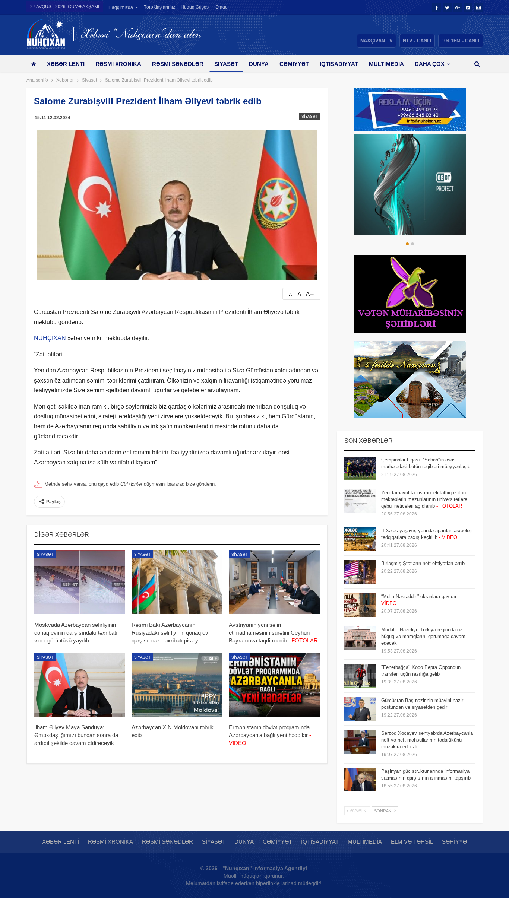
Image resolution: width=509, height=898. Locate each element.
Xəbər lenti (66, 64)
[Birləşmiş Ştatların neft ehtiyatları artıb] (360, 572)
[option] (410, 184)
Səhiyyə (454, 841)
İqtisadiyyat (339, 64)
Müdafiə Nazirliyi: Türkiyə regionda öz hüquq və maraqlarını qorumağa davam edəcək (423, 636)
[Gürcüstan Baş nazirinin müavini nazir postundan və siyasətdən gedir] (360, 709)
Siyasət (226, 64)
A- (291, 295)
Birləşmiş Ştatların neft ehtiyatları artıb (423, 563)
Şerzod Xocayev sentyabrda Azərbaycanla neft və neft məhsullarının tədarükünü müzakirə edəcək (427, 739)
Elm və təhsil (412, 841)
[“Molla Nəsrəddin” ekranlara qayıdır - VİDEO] (360, 605)
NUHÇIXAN (50, 338)
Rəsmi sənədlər (177, 64)
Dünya (259, 64)
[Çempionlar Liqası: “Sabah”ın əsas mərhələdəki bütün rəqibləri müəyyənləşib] (360, 468)
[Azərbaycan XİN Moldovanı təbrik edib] (177, 685)
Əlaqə (221, 7)
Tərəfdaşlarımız (159, 7)
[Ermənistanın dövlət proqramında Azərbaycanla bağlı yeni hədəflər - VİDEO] (274, 685)
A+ (310, 294)
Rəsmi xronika (118, 64)
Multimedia (386, 64)
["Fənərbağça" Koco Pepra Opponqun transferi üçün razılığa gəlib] (360, 676)
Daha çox (430, 64)
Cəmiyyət (294, 64)
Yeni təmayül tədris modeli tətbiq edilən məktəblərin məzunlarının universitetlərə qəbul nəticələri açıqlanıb (424, 499)
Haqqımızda (120, 7)
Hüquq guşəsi (195, 7)
